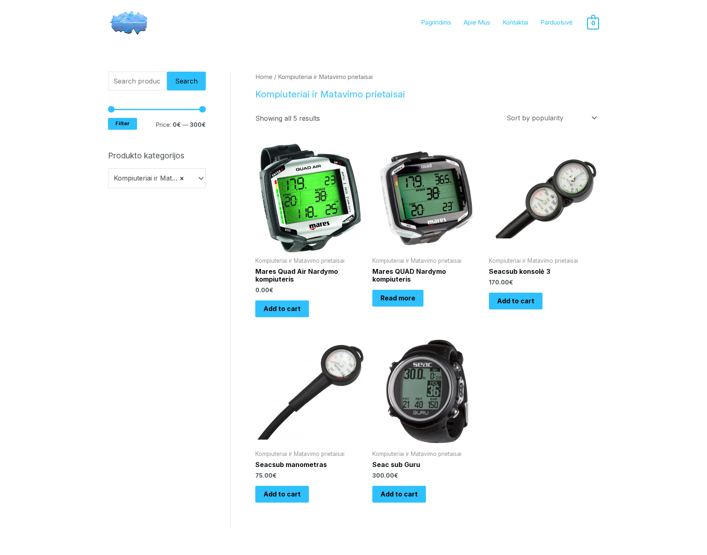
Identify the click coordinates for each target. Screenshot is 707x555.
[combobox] (157, 178)
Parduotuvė (556, 22)
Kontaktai (515, 22)
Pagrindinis (436, 22)
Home (263, 77)
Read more (398, 298)
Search (186, 81)
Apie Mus (477, 22)
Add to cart (282, 309)
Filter (122, 123)
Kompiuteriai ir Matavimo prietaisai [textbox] (153, 178)
